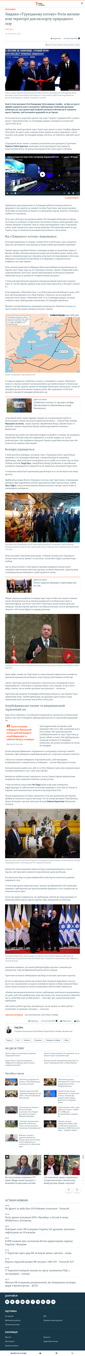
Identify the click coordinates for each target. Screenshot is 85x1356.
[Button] (56, 38)
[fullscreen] (77, 193)
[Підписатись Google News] (12, 1302)
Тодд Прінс (9, 29)
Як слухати (9, 1316)
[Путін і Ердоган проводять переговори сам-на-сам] (19, 586)
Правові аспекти (11, 1346)
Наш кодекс (9, 1341)
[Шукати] (72, 1353)
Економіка (10, 10)
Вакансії (46, 1337)
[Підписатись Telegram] (38, 1302)
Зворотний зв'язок (50, 1341)
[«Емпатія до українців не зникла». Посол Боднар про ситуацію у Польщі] (11, 1082)
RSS (44, 1316)
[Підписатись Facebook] (7, 1302)
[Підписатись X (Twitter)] (17, 1302)
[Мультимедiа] (40, 1353)
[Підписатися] (53, 1302)
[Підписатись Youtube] (22, 1302)
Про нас (8, 1337)
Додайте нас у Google (18, 1353)
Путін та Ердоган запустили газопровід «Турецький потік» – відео (37, 157)
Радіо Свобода (17, 160)
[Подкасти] (56, 1353)
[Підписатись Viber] (33, 1302)
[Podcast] (48, 1302)
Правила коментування (52, 1320)
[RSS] (43, 1302)
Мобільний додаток (13, 1320)
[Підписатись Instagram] (28, 1302)
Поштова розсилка (12, 1325)
